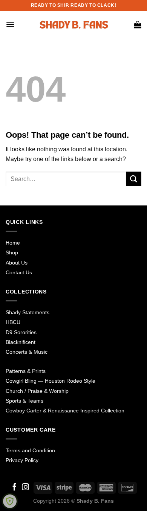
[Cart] (137, 24)
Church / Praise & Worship (37, 391)
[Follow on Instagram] (25, 487)
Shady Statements (27, 312)
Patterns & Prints (26, 371)
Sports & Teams (24, 401)
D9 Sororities (21, 332)
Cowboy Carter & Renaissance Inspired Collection (65, 411)
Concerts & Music (26, 352)
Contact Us (19, 272)
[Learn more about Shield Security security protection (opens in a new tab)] (9, 501)
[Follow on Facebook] (14, 487)
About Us (17, 263)
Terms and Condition (30, 450)
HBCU (13, 322)
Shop (12, 252)
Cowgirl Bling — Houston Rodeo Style (50, 381)
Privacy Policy (22, 460)
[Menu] (10, 24)
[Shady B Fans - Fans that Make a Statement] (73, 24)
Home (13, 243)
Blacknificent (20, 342)
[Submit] (133, 179)
